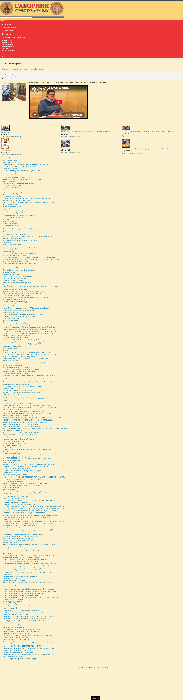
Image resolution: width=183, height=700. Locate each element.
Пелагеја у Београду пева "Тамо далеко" (17, 295)
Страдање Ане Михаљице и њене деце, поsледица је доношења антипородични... (31, 259)
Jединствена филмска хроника (13, 627)
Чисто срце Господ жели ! (11, 585)
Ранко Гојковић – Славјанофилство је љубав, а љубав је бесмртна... (26, 618)
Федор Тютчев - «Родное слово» (14, 604)
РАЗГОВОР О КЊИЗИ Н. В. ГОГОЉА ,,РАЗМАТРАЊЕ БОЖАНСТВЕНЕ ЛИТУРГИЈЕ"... (32, 287)
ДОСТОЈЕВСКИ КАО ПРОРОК (13, 409)
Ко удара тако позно (10, 160)
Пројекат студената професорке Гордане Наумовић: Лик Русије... (25, 559)
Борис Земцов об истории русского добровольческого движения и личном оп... (30, 329)
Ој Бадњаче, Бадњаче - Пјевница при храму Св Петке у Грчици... (25, 568)
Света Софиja (7, 437)
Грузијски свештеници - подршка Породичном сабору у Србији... (25, 422)
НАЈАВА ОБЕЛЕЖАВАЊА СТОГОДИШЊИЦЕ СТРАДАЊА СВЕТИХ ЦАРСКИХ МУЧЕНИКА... (34, 521)
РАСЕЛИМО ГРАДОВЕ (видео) (13, 430)
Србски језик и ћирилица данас (13, 280)
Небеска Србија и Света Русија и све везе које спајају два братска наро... (28, 342)
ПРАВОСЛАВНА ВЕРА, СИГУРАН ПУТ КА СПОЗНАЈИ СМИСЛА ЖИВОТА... (28, 333)
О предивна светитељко (11, 285)
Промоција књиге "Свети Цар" (13, 532)
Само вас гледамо (9, 219)
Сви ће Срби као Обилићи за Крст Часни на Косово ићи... (22, 293)
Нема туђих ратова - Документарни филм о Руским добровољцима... (27, 492)
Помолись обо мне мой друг (12, 196)
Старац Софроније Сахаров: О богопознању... (19, 652)
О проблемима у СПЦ (10, 268)
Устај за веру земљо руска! (12, 346)
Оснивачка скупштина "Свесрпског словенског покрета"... (22, 557)
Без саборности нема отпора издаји (15, 302)
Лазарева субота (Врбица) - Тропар (15, 443)
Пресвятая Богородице (11, 225)
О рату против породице (11, 380)
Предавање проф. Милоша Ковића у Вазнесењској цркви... (23, 471)
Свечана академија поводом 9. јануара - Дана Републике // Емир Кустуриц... (29, 566)
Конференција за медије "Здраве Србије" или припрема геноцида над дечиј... (30, 375)
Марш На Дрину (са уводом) (12, 602)
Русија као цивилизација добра (13, 441)
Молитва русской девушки (12, 238)
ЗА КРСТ (6, 350)
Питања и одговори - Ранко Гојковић (15, 373)
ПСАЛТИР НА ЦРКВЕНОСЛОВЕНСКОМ (16, 498)
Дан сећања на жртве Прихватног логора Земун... (20, 247)
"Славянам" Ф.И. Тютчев (11, 394)
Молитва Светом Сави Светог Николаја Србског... (20, 270)
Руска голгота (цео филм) (11, 608)
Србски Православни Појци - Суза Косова (17, 650)
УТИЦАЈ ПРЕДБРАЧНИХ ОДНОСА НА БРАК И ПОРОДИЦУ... (23, 479)
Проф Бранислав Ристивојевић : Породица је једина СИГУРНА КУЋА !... (28, 517)
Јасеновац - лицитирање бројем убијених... (18, 283)
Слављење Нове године (11, 312)
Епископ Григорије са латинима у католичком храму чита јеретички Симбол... (29, 202)
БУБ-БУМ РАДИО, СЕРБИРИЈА (13, 481)
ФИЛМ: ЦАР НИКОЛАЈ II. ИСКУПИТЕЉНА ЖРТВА (20, 435)
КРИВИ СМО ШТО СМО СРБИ (13, 361)
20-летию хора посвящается (12, 206)
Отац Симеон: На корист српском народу (17, 587)
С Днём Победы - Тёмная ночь (13, 249)
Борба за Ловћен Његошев (12, 162)
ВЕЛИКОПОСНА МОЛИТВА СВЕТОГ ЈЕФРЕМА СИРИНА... (23, 646)
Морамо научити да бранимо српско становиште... (20, 371)
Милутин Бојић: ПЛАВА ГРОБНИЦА (15, 580)
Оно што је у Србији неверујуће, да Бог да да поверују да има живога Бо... (28, 236)
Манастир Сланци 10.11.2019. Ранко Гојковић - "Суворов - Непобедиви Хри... (29, 464)
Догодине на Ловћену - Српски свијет (15, 397)
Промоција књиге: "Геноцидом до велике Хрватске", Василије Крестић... (28, 164)
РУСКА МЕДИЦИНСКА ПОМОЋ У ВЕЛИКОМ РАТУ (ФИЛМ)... (24, 612)
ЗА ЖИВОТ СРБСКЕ (10, 272)
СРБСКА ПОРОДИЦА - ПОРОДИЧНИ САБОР (18, 403)
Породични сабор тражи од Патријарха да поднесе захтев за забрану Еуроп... (30, 327)
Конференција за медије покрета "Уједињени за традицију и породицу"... (28, 325)
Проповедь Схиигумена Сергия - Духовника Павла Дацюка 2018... (26, 551)
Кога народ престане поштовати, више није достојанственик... (24, 291)
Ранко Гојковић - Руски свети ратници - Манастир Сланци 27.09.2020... (27, 413)
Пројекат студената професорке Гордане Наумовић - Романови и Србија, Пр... (30, 563)
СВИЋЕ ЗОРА (7, 447)
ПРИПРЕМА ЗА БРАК (10, 473)
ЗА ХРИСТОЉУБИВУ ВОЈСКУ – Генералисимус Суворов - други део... (27, 458)
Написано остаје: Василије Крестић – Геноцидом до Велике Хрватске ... (28, 198)
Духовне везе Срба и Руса (12, 244)
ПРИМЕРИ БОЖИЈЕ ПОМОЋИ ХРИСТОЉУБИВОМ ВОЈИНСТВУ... (26, 359)
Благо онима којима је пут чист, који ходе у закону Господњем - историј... (28, 456)
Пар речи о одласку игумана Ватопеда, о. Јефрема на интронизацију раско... (30, 500)
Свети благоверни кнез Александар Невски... (18, 215)
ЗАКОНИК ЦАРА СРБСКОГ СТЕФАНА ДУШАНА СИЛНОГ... (23, 179)
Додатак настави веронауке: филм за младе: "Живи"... (21, 561)
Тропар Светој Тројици (10, 542)
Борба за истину (8, 251)
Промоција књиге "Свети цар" (13, 519)
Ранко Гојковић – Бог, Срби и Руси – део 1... (18, 640)
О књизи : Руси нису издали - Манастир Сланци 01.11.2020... (24, 399)
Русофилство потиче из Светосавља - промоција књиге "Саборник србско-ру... (30, 331)
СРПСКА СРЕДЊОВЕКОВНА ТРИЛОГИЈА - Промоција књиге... (24, 485)
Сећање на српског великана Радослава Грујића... (20, 166)
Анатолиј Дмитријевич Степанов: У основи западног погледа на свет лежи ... (29, 648)
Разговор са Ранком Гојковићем (14, 175)
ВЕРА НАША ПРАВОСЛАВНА (12, 185)
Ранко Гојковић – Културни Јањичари (15, 578)
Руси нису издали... (9, 490)
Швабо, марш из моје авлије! (13, 211)
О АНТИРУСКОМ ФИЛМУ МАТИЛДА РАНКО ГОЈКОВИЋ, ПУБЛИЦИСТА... (28, 582)
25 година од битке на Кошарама (14, 255)
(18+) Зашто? (7, 553)
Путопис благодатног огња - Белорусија (16, 468)
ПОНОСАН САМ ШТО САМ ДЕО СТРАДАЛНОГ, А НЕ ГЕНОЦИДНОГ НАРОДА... (30, 407)
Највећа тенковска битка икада (13, 599)
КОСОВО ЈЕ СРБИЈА (10, 452)
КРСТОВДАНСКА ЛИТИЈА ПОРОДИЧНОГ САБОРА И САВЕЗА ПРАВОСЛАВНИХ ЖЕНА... (33, 418)
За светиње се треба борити (12, 365)
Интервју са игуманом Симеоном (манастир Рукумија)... (22, 369)
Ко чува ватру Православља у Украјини (16, 367)
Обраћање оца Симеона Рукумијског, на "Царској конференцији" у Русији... (29, 642)
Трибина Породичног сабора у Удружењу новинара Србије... (24, 228)
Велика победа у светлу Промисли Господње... (19, 439)
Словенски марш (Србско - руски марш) (16, 637)
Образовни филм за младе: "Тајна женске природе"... (21, 536)
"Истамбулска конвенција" (12, 547)
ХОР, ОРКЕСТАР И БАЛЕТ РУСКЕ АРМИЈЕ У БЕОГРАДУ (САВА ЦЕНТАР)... (29, 572)
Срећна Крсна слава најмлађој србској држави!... (20, 310)
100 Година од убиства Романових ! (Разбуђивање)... (21, 525)
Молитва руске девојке (10, 232)
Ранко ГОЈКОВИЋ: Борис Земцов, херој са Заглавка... (21, 631)
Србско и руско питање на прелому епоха (17, 177)
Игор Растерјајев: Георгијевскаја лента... (17, 623)
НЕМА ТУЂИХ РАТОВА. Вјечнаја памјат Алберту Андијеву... (23, 386)
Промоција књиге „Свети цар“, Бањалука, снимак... (20, 504)
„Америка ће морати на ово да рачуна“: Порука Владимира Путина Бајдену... (29, 382)
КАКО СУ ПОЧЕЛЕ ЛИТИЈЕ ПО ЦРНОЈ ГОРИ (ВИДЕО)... (22, 424)
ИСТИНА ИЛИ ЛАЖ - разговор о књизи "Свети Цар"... (21, 494)
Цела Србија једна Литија (11, 318)
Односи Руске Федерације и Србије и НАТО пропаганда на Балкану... (27, 308)
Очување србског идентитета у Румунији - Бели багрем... (22, 323)
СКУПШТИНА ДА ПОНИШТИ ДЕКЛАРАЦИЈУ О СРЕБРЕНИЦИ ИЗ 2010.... (28, 253)
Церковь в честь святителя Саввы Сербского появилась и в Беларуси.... (27, 449)
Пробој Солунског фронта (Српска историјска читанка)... (22, 426)
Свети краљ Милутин (10, 644)
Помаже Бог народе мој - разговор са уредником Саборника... (24, 171)
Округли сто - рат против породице (15, 289)
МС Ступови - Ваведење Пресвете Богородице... (19, 356)
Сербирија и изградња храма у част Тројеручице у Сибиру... (23, 344)
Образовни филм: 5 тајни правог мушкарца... (18, 538)
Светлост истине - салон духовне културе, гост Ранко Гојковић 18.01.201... (28, 654)
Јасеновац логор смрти (11, 487)
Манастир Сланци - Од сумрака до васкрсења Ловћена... (22, 392)
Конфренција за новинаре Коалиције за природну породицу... (24, 378)
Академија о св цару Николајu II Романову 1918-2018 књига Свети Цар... (28, 523)
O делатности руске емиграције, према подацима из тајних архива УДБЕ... (29, 530)
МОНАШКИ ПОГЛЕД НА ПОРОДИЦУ (15, 475)
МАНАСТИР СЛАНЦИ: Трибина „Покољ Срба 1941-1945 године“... (26, 483)
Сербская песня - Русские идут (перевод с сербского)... (22, 570)
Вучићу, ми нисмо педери (11, 321)
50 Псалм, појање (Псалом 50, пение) (16, 261)
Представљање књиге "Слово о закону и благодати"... (21, 230)
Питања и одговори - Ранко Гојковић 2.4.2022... (19, 337)
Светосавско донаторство (11, 274)
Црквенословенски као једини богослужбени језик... (20, 263)
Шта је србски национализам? (13, 217)
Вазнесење (6, 190)
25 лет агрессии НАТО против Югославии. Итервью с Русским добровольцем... (30, 257)
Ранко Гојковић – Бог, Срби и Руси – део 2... (18, 633)
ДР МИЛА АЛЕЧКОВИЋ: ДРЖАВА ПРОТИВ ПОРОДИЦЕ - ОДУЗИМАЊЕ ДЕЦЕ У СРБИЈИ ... (34, 506)
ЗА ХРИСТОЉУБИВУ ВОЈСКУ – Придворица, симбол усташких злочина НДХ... (30, 454)
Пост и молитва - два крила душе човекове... (18, 276)
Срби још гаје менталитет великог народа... (18, 266)
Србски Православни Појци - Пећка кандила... (19, 625)
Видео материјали (12, 76)
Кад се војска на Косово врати (13, 181)
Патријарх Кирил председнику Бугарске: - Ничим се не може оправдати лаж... (30, 555)
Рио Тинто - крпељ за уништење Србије (16, 234)
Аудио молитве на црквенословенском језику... (19, 540)
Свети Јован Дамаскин (10, 168)
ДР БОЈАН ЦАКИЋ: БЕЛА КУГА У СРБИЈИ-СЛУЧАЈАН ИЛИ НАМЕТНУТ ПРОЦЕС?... (32, 511)
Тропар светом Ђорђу (10, 194)
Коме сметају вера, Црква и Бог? (14, 213)
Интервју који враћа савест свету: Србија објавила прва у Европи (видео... (28, 589)
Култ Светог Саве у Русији (12, 445)
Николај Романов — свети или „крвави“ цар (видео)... (21, 606)
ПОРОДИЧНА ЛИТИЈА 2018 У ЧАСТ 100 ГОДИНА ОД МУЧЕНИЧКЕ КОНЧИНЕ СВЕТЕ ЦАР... (34, 509)
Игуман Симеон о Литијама (12, 304)
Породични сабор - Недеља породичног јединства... (21, 316)
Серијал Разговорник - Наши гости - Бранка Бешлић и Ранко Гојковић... (27, 352)
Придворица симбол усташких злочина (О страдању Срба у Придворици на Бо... (31, 363)
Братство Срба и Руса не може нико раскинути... (19, 183)
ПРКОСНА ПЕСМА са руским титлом (15, 496)
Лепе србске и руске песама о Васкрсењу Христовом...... (22, 549)
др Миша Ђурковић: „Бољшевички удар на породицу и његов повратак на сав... (30, 515)
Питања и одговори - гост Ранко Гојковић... (17, 502)
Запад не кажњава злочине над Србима (16, 384)
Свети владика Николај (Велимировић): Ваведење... (21, 576)
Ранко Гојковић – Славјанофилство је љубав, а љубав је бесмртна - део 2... (29, 616)
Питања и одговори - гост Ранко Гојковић (22, 69)
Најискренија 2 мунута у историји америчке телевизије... (22, 610)
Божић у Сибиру (8, 462)
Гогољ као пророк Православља (14, 299)
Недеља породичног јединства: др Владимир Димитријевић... (24, 593)
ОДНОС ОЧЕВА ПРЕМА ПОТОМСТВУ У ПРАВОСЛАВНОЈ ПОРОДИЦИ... (28, 420)
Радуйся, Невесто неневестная (13, 209)
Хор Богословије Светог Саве (13, 656)
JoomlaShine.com (102, 667)
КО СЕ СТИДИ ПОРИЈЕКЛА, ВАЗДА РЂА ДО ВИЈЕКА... (21, 432)
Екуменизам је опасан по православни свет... (18, 192)
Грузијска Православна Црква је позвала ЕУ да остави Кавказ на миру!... (28, 405)
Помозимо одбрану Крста (11, 173)
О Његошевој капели (10, 221)
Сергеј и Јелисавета (10, 223)
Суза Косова (7, 242)
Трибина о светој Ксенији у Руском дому (16, 200)
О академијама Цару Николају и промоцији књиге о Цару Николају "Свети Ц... (30, 544)
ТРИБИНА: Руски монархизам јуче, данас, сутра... (20, 659)
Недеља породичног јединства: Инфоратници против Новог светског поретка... (30, 591)
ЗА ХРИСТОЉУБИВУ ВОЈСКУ (13, 460)
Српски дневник (8, 574)
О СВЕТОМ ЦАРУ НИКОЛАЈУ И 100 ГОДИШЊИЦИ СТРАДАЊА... (25, 513)
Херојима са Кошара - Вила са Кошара (16, 335)
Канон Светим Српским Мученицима (15, 528)
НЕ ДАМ (5, 401)
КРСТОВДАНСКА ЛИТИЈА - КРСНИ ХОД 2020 (18, 416)
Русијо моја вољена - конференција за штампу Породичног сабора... (27, 297)
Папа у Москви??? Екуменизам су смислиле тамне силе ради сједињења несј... (30, 354)
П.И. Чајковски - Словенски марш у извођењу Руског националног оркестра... (29, 635)
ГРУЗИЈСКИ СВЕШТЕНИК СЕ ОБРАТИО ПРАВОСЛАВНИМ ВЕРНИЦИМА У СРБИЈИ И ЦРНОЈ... (36, 428)
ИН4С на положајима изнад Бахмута (15, 278)
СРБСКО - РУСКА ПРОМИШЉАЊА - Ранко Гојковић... (21, 340)
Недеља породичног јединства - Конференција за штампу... (23, 314)
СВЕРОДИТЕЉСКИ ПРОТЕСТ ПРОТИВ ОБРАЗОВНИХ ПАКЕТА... (25, 621)
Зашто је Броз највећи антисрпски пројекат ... (18, 390)
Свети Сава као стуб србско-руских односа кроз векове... (22, 534)
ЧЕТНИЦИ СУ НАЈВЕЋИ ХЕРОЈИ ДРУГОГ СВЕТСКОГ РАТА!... (24, 411)
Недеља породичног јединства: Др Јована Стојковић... (21, 595)
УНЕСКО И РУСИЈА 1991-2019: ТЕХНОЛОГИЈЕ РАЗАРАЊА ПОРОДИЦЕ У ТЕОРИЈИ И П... (34, 477)
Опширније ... (18, 137)
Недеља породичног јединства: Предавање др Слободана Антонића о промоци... (31, 597)
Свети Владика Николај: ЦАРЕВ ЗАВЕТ (16, 614)
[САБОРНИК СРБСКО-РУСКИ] (32, 10)
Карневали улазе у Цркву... (12, 388)
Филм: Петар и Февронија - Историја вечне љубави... (21, 240)
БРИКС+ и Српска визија (11, 187)
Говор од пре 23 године (11, 306)
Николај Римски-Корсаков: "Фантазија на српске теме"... (22, 629)
